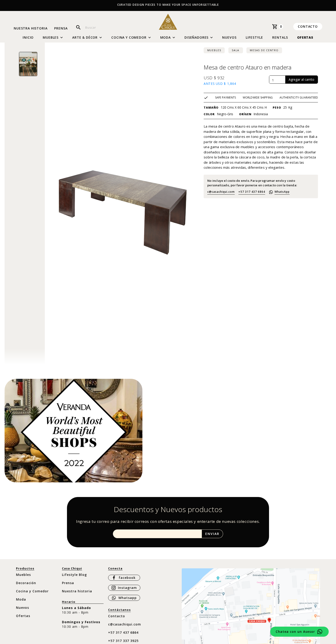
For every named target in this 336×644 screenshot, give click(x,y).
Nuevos (229, 37)
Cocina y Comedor (32, 591)
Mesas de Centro (264, 50)
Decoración (26, 583)
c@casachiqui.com (221, 192)
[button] (53, 37)
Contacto (308, 26)
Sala (235, 50)
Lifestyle (254, 37)
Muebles (214, 50)
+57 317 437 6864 (251, 192)
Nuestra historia (30, 28)
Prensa (60, 28)
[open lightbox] (28, 64)
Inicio (28, 37)
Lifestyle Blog (74, 574)
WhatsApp (282, 192)
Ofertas (305, 37)
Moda (21, 599)
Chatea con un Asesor (295, 631)
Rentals (280, 37)
